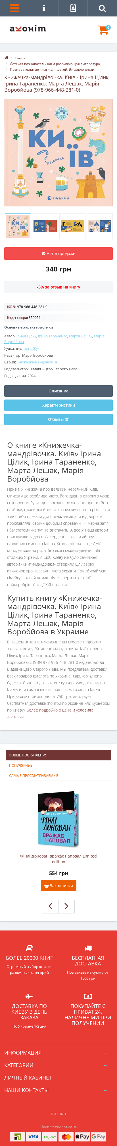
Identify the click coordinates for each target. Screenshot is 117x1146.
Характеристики (58, 405)
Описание (58, 391)
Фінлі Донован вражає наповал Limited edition (58, 858)
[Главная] (6, 58)
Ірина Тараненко (52, 335)
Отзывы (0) (58, 419)
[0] (103, 32)
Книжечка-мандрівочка (37, 362)
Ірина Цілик (26, 335)
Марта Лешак (80, 335)
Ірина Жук (31, 348)
